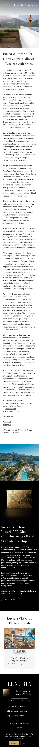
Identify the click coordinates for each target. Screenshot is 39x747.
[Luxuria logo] (19, 5)
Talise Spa (31, 258)
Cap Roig (26, 138)
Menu (3, 5)
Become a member (18, 701)
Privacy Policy (24, 723)
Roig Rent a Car (9, 171)
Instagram (29, 5)
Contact (34, 5)
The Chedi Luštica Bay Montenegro (19, 659)
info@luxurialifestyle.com (21, 711)
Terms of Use (14, 723)
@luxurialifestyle (17, 716)
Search (6, 5)
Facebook (7, 422)
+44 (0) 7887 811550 (19, 707)
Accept (14, 743)
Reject (25, 743)
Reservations (10, 409)
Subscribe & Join (9, 600)
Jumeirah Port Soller (14, 400)
